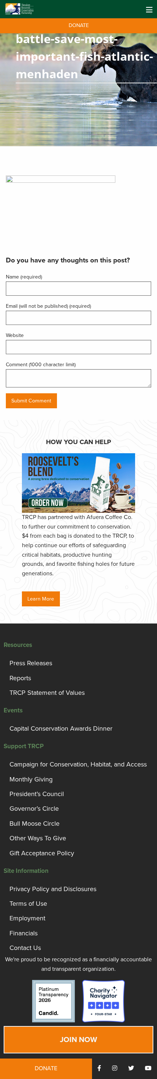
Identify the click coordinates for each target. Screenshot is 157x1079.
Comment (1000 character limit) (41, 364)
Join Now (78, 1039)
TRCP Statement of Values (47, 693)
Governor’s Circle (34, 808)
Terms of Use (28, 904)
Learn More (40, 599)
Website (15, 335)
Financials (23, 933)
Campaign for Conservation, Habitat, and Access (78, 764)
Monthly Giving (31, 779)
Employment (27, 918)
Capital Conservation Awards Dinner (60, 728)
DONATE (79, 25)
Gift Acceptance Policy (41, 853)
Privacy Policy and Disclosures (52, 889)
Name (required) (24, 277)
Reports (20, 678)
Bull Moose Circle (34, 823)
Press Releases (30, 663)
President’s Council (36, 794)
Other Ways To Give (37, 838)
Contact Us (25, 948)
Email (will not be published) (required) (48, 306)
